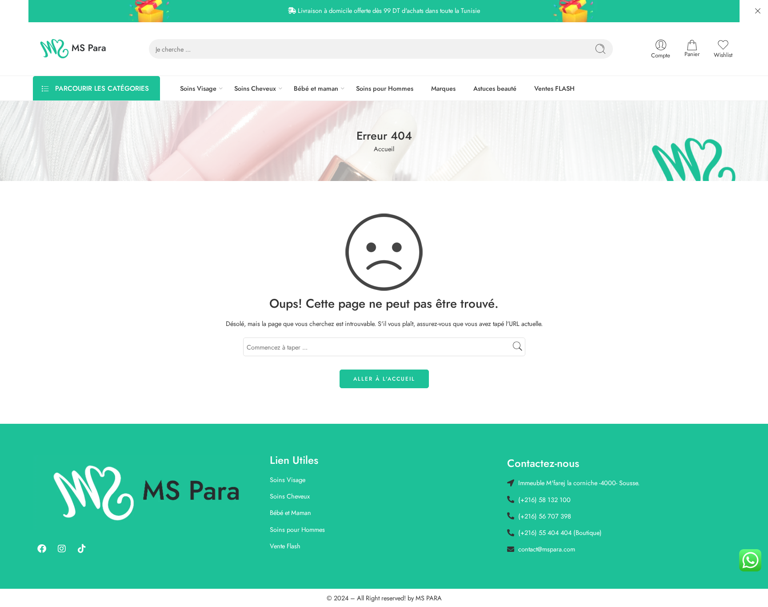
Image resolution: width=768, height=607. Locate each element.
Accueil (384, 148)
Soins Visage (198, 88)
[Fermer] (758, 11)
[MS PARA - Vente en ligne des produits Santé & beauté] (73, 49)
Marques (443, 88)
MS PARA (429, 598)
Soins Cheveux (255, 88)
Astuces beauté (494, 88)
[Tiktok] (82, 549)
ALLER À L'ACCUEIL (384, 379)
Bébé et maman (316, 88)
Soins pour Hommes (384, 88)
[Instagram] (62, 549)
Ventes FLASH (554, 88)
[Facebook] (42, 549)
